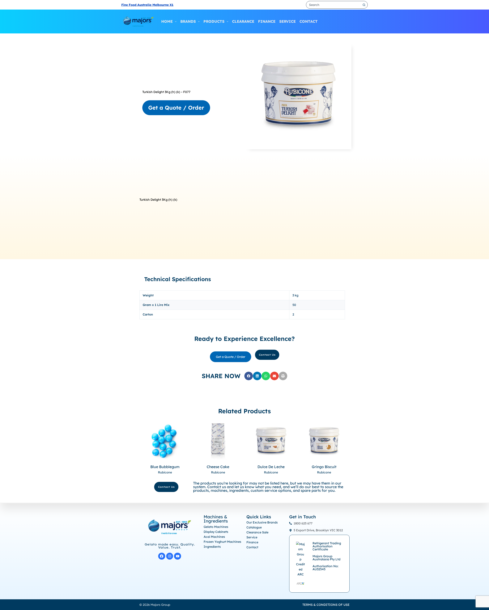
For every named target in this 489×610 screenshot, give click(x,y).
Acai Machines (214, 537)
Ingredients (162, 80)
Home (167, 21)
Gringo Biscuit (324, 466)
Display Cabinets (216, 532)
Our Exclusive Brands (262, 522)
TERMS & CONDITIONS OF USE (326, 605)
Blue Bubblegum (165, 466)
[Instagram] (169, 556)
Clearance (243, 21)
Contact (309, 21)
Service (287, 21)
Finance (266, 21)
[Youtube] (177, 556)
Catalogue (254, 527)
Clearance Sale (257, 532)
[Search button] (364, 4)
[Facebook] (161, 556)
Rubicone (165, 472)
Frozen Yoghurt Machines (222, 542)
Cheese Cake (218, 466)
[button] (248, 376)
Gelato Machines (216, 527)
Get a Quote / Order (176, 107)
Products (213, 21)
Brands (188, 21)
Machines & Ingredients (216, 519)
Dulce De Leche (271, 466)
